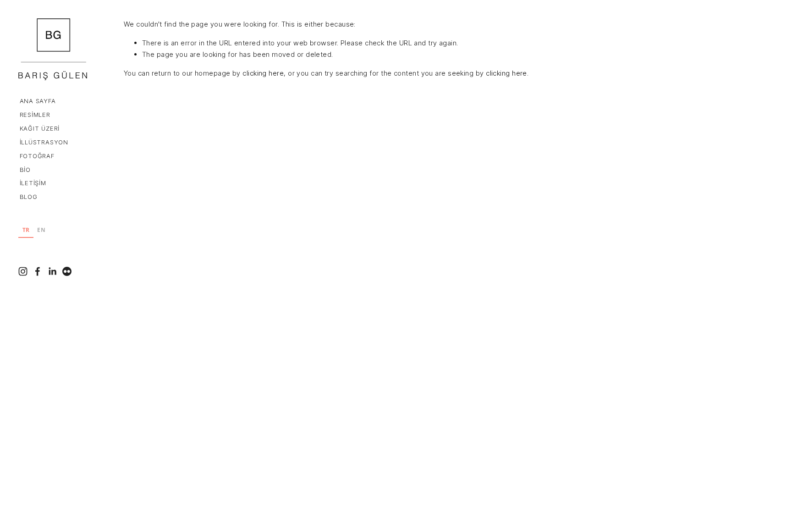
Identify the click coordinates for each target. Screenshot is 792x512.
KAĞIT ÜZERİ (40, 128)
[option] (41, 231)
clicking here (263, 73)
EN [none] (41, 229)
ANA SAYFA (38, 101)
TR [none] (26, 229)
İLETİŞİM (33, 183)
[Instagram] (23, 271)
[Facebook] (37, 271)
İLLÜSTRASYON (44, 142)
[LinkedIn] (52, 271)
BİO (25, 169)
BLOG (29, 196)
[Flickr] (67, 271)
